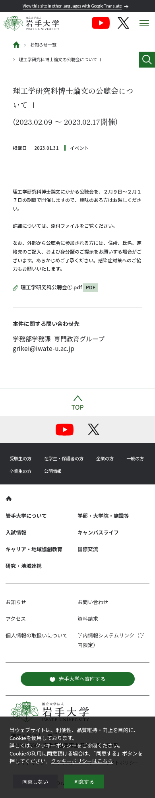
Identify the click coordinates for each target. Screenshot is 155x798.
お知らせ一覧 (43, 44)
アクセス (16, 618)
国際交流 (88, 549)
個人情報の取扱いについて (37, 635)
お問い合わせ (93, 602)
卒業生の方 (20, 471)
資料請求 (88, 618)
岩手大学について (26, 515)
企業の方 (105, 458)
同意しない (35, 781)
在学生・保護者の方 (63, 458)
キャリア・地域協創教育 (34, 549)
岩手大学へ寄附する (82, 678)
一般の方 (135, 458)
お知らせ (16, 602)
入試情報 (16, 532)
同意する (84, 781)
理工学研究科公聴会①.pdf (51, 287)
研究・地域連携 (24, 565)
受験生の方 (20, 458)
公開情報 (53, 471)
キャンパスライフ (98, 532)
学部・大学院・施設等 (103, 515)
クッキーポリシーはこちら (82, 761)
